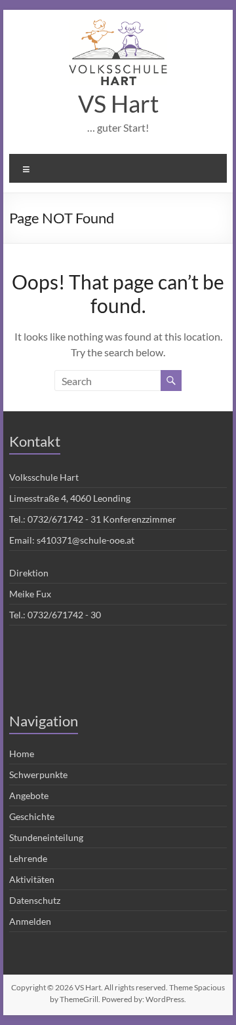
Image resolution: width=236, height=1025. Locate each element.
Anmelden (30, 921)
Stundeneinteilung (46, 837)
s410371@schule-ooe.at (85, 540)
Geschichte (31, 816)
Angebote (29, 795)
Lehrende (28, 858)
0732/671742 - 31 (64, 519)
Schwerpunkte (38, 774)
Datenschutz (34, 900)
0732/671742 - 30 (64, 614)
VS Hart (118, 103)
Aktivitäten (31, 879)
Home (21, 753)
